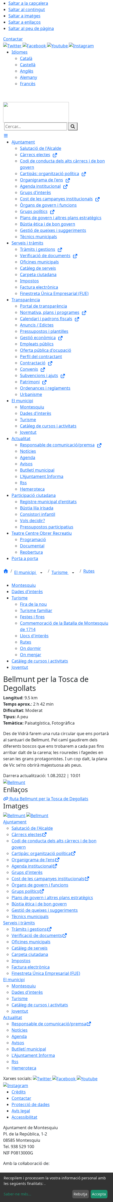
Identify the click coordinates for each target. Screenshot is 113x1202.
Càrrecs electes (27, 834)
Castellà (27, 65)
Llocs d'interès (34, 636)
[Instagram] (81, 45)
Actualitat (12, 1017)
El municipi (25, 572)
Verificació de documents (37, 935)
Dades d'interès (27, 591)
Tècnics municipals (30, 916)
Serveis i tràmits (19, 923)
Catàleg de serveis (30, 948)
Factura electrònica (31, 967)
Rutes (89, 571)
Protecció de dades (31, 1104)
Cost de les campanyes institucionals (48, 879)
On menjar (30, 655)
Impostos (21, 961)
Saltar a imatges (24, 16)
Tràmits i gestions (29, 929)
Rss (15, 1062)
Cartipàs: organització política (41, 853)
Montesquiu (24, 585)
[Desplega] (41, 573)
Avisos (18, 1043)
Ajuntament (15, 822)
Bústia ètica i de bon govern (39, 904)
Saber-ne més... (17, 1193)
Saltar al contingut (26, 9)
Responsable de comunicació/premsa (49, 1024)
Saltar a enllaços (24, 22)
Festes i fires (32, 617)
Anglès (26, 71)
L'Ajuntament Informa (33, 1055)
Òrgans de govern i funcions (40, 885)
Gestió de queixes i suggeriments (45, 910)
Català (26, 58)
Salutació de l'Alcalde (32, 828)
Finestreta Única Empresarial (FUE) (46, 973)
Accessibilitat (24, 1117)
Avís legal (21, 1111)
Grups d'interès (27, 872)
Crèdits (19, 1092)
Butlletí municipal (29, 1049)
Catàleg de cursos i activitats (40, 661)
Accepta (99, 1193)
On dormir (30, 648)
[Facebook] (35, 45)
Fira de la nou (33, 604)
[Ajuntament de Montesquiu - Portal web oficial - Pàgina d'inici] (36, 112)
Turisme (60, 572)
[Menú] (5, 136)
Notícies (20, 1030)
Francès (27, 83)
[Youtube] (58, 45)
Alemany (28, 77)
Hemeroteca (24, 1068)
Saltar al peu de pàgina (31, 28)
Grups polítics (25, 891)
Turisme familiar (36, 610)
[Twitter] (13, 45)
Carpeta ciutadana (30, 954)
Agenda (19, 1036)
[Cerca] (73, 126)
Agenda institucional (32, 866)
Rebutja (80, 1193)
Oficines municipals (31, 942)
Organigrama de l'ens (33, 860)
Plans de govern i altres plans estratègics (52, 897)
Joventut (20, 667)
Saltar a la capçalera (28, 3)
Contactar (13, 39)
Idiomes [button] (20, 52)
